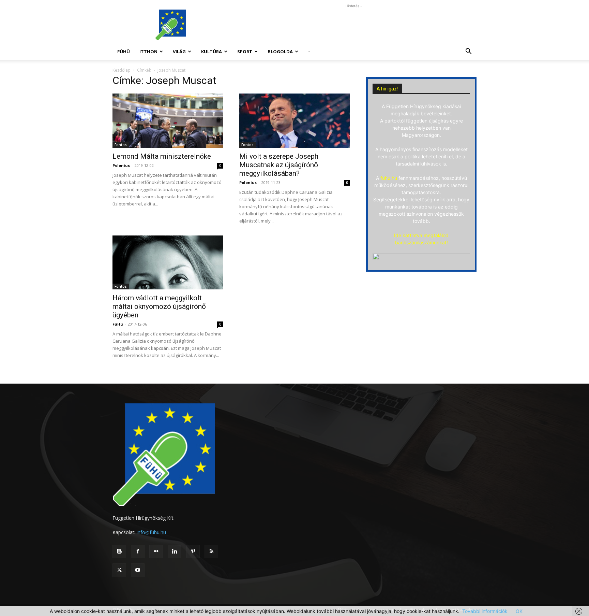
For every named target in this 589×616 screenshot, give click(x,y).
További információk (485, 611)
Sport (244, 51)
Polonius (121, 165)
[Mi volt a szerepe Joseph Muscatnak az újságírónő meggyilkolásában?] (294, 121)
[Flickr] (156, 551)
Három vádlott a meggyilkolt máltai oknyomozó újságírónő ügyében (159, 306)
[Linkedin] (174, 551)
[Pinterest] (193, 551)
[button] (468, 52)
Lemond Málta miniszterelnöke (161, 156)
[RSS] (211, 551)
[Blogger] (119, 551)
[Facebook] (138, 551)
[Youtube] (138, 570)
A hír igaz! (387, 88)
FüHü (123, 51)
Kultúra (211, 51)
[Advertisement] (352, 25)
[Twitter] (119, 570)
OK (519, 611)
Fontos (121, 144)
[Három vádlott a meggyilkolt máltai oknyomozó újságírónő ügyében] (167, 262)
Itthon (148, 51)
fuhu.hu (388, 178)
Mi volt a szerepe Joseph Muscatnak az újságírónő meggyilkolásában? (278, 164)
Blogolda (280, 51)
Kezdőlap (121, 70)
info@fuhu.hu (151, 532)
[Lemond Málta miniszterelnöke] (167, 121)
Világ (179, 51)
